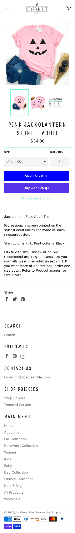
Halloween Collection (21, 446)
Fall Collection (15, 439)
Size (7, 152)
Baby (8, 466)
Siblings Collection (19, 479)
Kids (7, 459)
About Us (11, 432)
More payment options (36, 198)
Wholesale (12, 499)
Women (10, 452)
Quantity (56, 152)
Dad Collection (16, 472)
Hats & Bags (13, 486)
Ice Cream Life (25, 512)
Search (9, 335)
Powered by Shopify (48, 512)
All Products (13, 492)
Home (9, 425)
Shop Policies (14, 398)
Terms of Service (17, 405)
